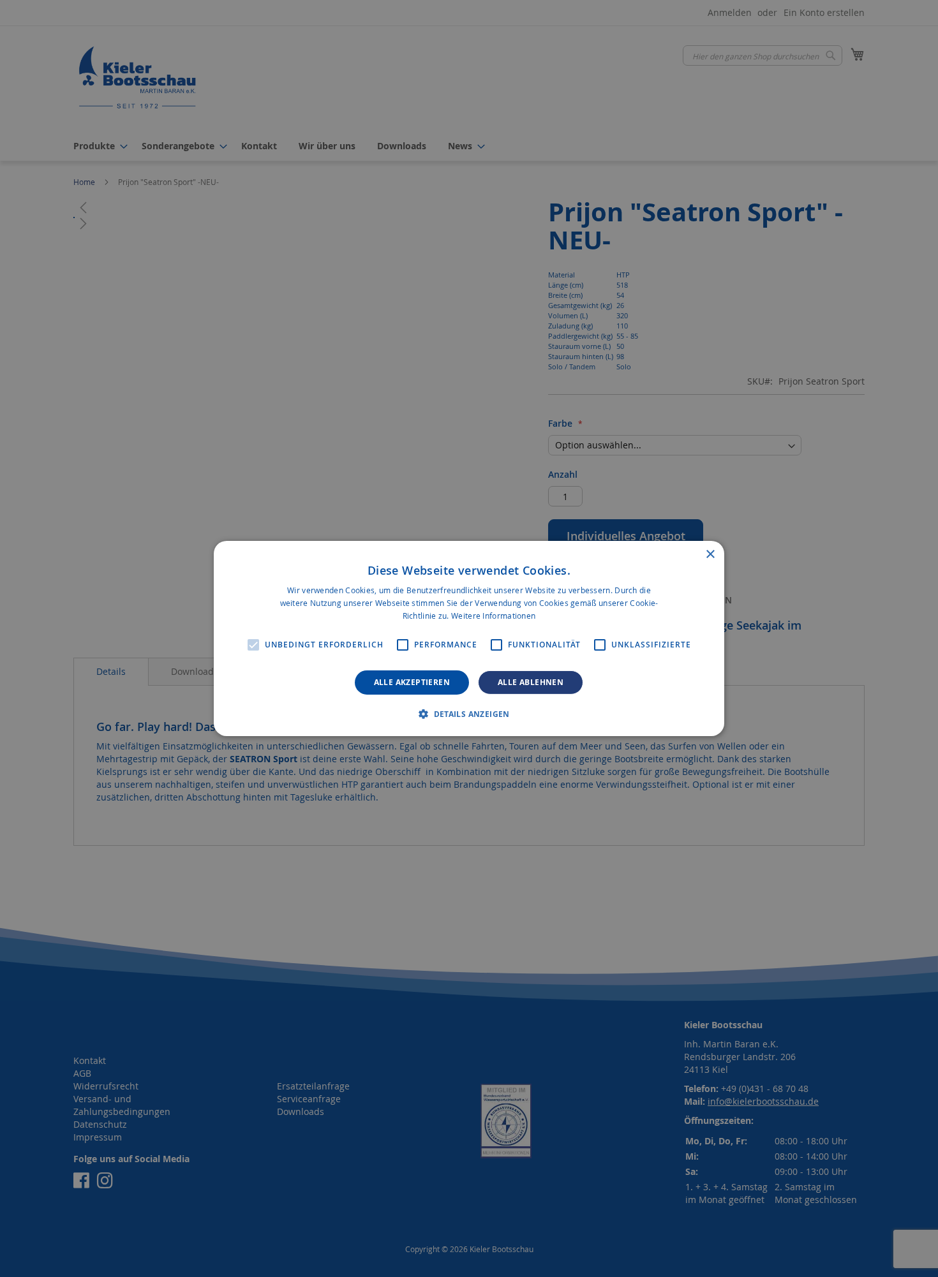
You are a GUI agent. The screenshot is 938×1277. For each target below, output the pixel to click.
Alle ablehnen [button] (530, 682)
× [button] (710, 554)
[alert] (469, 638)
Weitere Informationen (493, 615)
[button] (469, 713)
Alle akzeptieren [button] (412, 682)
